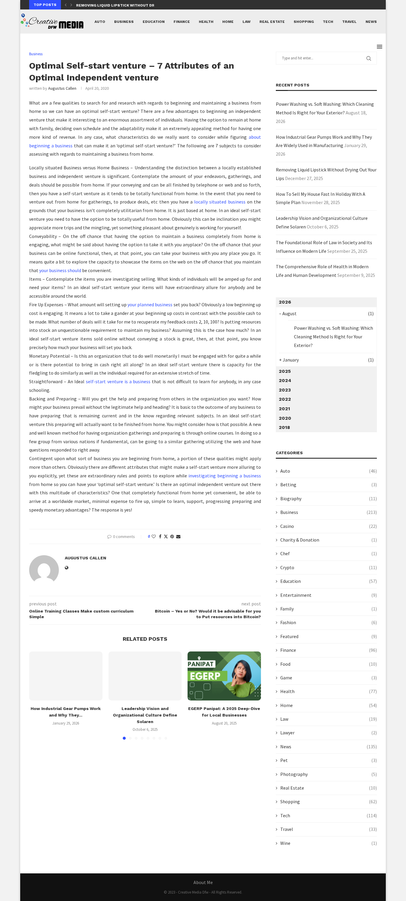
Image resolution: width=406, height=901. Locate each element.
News (371, 22)
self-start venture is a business (118, 381)
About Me (203, 882)
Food (328, 664)
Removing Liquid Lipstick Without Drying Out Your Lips (135, 5)
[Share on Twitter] (166, 536)
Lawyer (328, 733)
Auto (100, 22)
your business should (60, 270)
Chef (328, 553)
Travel (349, 22)
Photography (328, 774)
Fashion (328, 622)
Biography (328, 498)
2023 (285, 390)
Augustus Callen (62, 88)
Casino (328, 526)
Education (154, 22)
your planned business (150, 304)
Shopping (304, 22)
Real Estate (272, 22)
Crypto (328, 567)
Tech (328, 22)
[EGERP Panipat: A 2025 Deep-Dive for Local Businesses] (224, 675)
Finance (182, 22)
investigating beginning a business (224, 476)
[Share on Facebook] (160, 536)
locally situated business (219, 202)
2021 (284, 408)
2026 (285, 302)
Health (206, 22)
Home (228, 22)
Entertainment (328, 595)
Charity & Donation (328, 540)
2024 (285, 380)
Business (124, 22)
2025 (285, 371)
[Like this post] (154, 536)
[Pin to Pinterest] (172, 536)
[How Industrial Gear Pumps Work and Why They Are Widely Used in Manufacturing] (66, 675)
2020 (285, 418)
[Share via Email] (178, 536)
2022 (285, 399)
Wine (328, 843)
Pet (328, 760)
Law (247, 22)
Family (328, 609)
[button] (65, 5)
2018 (284, 427)
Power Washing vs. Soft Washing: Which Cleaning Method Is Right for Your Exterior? (333, 336)
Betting (328, 484)
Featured (328, 636)
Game (328, 678)
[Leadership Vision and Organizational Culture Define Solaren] (145, 675)
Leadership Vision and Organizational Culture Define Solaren (145, 715)
